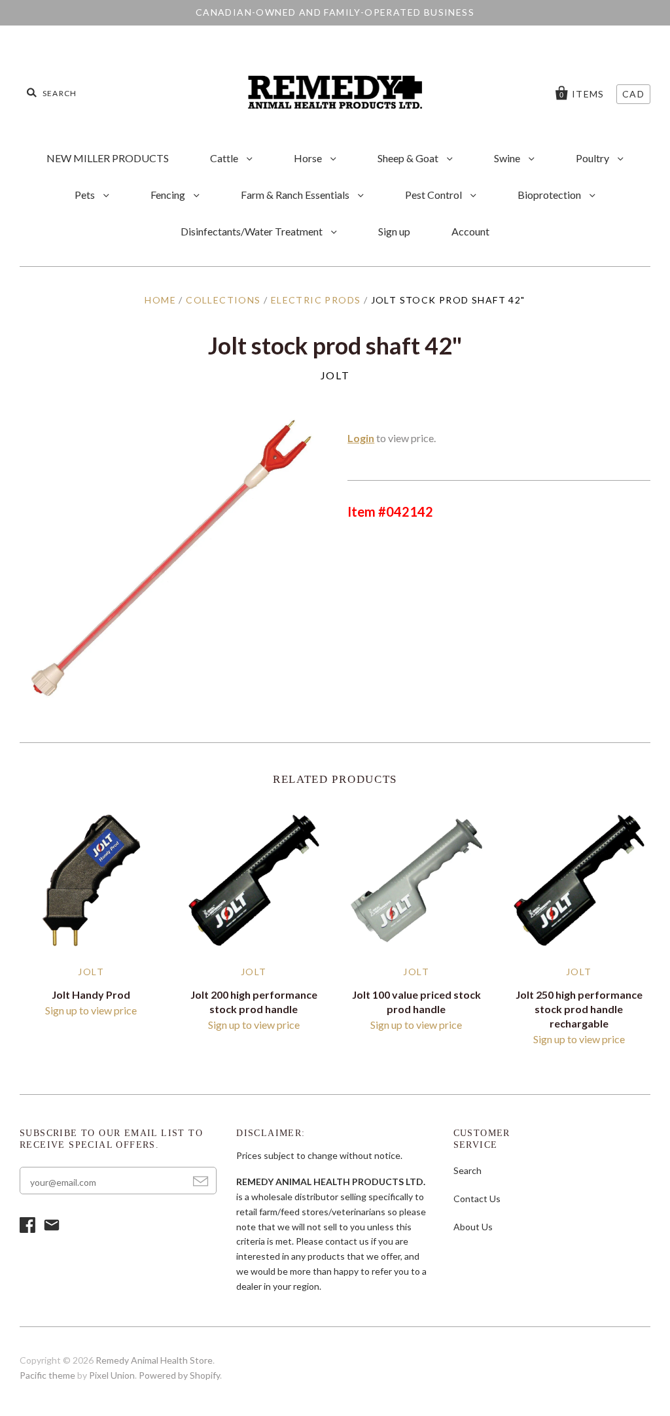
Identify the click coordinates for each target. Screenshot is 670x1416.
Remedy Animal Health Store (154, 1360)
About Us (473, 1226)
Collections (223, 299)
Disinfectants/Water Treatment (253, 231)
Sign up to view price (91, 1010)
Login (360, 438)
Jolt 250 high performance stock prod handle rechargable (579, 1008)
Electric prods (316, 299)
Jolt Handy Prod (91, 994)
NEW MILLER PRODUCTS (107, 158)
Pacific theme (47, 1375)
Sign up (394, 231)
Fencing (168, 194)
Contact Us (477, 1198)
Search (467, 1170)
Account (470, 231)
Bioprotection (550, 194)
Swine (508, 158)
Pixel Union (112, 1375)
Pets (86, 194)
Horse (309, 158)
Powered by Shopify (179, 1375)
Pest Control (434, 194)
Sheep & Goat (409, 158)
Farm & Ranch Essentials (296, 194)
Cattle (225, 158)
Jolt (335, 375)
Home (160, 299)
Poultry (593, 158)
